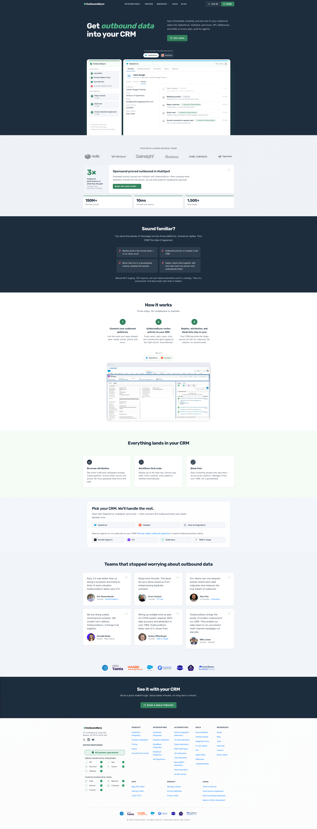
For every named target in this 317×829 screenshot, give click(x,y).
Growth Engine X (112, 599)
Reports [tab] (175, 69)
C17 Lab (159, 599)
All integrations (159, 759)
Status (134, 749)
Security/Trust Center (140, 753)
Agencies (162, 4)
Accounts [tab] (157, 69)
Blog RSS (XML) (138, 787)
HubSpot (168, 55)
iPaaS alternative (181, 770)
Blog (184, 4)
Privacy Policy (173, 795)
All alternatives (180, 774)
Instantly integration (161, 740)
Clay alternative (180, 758)
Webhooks (200, 759)
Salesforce (152, 55)
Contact (220, 750)
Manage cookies (174, 787)
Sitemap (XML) (138, 791)
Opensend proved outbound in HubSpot (141, 171)
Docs (175, 4)
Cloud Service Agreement (213, 791)
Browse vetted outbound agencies (154, 533)
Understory (215, 599)
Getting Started (202, 737)
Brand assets (222, 755)
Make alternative (181, 749)
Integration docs (202, 741)
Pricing (149, 4)
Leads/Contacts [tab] (143, 69)
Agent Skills (200, 755)
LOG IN (214, 4)
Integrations (132, 4)
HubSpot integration (140, 740)
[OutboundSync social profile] (88, 739)
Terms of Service (209, 787)
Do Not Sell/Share (174, 791)
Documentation (202, 732)
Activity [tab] (131, 69)
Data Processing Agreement (214, 795)
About (219, 732)
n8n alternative (180, 753)
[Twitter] (84, 739)
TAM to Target (162, 639)
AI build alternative (182, 740)
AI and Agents (201, 746)
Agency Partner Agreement (214, 800)
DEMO (229, 4)
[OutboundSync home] (94, 4)
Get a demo (179, 38)
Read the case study (127, 186)
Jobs (219, 741)
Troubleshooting (202, 764)
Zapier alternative (181, 744)
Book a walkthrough (160, 705)
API (197, 750)
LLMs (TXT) (136, 795)
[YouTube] (93, 739)
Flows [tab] (166, 69)
